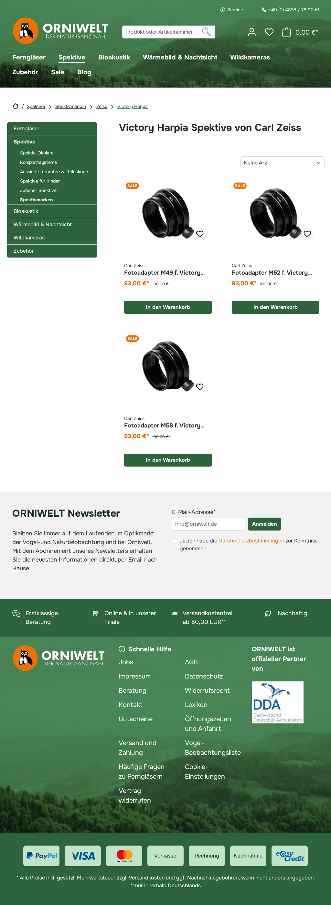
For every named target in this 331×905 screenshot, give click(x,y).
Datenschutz (204, 676)
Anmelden (264, 524)
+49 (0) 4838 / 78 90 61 (294, 10)
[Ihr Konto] (252, 32)
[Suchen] (206, 32)
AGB (191, 662)
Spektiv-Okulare (37, 153)
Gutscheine (136, 719)
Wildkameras (29, 237)
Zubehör (24, 250)
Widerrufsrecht (207, 691)
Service (235, 10)
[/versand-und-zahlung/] (41, 856)
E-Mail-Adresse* (194, 512)
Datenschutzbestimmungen (251, 540)
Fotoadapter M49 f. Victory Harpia (162, 269)
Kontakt (130, 705)
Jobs (126, 662)
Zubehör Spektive (38, 190)
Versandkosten (147, 877)
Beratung (132, 691)
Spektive (24, 141)
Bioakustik (26, 211)
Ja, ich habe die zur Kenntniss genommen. (248, 544)
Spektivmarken (36, 200)
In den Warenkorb (168, 307)
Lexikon (196, 705)
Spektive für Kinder (40, 181)
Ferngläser (26, 128)
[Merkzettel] (269, 32)
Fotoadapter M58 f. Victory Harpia (162, 422)
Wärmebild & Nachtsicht (43, 224)
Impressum (135, 676)
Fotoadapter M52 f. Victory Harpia (270, 269)
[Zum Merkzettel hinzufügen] (200, 233)
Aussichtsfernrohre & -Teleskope (54, 171)
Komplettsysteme (38, 162)
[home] (15, 106)
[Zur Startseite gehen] (60, 31)
